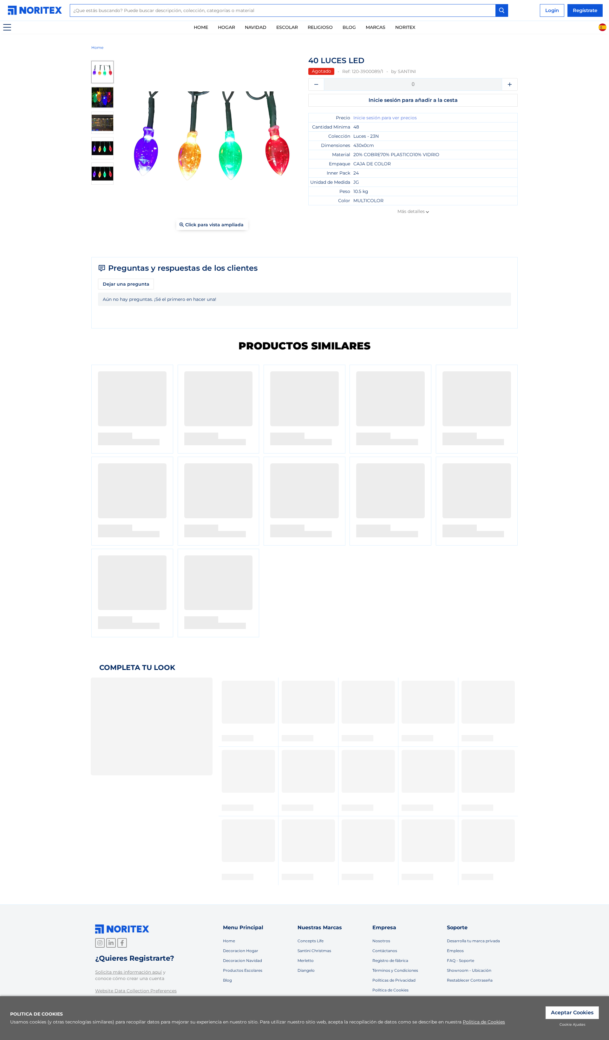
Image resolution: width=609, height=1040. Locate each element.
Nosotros (381, 940)
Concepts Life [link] (311, 940)
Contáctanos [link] (384, 950)
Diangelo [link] (306, 970)
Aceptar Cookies (572, 1013)
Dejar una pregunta (126, 284)
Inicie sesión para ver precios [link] (385, 118)
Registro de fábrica (390, 960)
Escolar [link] (287, 27)
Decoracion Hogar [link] (240, 950)
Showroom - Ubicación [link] (469, 970)
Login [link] (552, 10)
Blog (349, 27)
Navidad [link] (255, 27)
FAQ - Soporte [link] (460, 960)
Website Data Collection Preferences (136, 991)
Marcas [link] (375, 27)
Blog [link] (227, 980)
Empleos (455, 950)
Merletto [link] (306, 960)
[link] (36, 10)
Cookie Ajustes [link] (572, 1024)
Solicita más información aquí (128, 972)
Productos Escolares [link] (242, 970)
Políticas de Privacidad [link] (394, 980)
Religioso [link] (320, 27)
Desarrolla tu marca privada (473, 940)
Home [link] (201, 27)
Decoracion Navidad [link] (242, 960)
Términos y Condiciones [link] (395, 970)
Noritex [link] (405, 27)
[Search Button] (501, 10)
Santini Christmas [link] (314, 950)
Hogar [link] (226, 27)
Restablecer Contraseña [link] (470, 980)
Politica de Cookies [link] (484, 1022)
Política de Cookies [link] (390, 990)
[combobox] (289, 10)
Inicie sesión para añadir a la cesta (413, 100)
